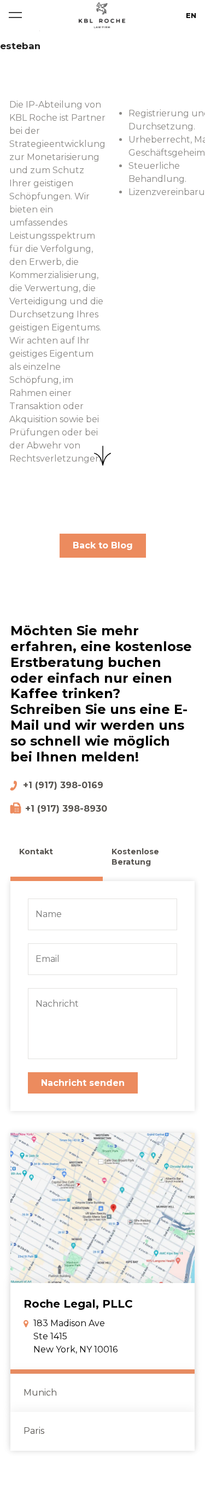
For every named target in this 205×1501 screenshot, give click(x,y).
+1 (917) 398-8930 (66, 808)
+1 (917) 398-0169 (63, 785)
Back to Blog (103, 545)
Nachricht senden (83, 1083)
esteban (20, 45)
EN (191, 15)
